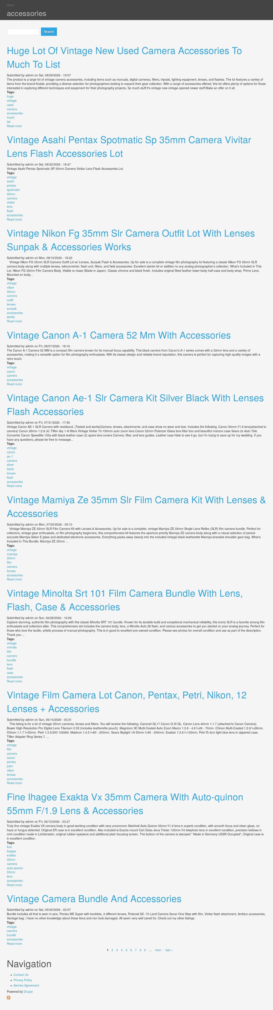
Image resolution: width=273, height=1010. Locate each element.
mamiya (12, 554)
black (10, 469)
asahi (10, 181)
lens (9, 206)
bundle (11, 660)
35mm (11, 194)
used (10, 105)
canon (11, 371)
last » (169, 950)
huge (10, 96)
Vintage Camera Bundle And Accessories (94, 898)
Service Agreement (26, 985)
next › (159, 950)
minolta (12, 647)
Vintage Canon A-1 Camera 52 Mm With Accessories (119, 334)
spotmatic (13, 189)
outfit (10, 300)
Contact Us (20, 974)
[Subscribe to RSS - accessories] (136, 997)
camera (12, 109)
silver (10, 464)
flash (10, 211)
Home (10, 5)
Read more (14, 126)
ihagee (11, 851)
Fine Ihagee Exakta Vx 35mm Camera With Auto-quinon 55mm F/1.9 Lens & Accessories (125, 803)
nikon (10, 287)
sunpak (12, 308)
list (8, 121)
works (11, 317)
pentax (11, 185)
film (9, 562)
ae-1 (10, 456)
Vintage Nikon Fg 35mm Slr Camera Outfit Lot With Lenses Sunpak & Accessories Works (131, 239)
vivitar (11, 202)
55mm (11, 872)
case (10, 672)
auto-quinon (15, 868)
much (10, 117)
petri (10, 766)
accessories (15, 113)
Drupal (28, 991)
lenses (11, 304)
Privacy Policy (22, 980)
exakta (11, 855)
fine (9, 847)
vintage (12, 100)
